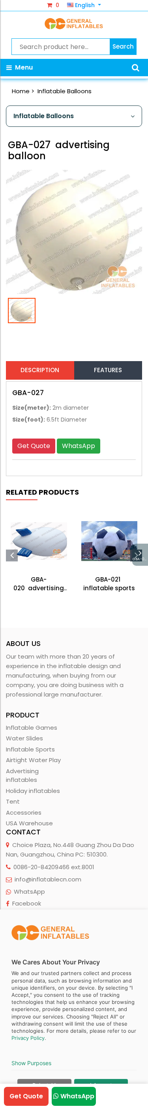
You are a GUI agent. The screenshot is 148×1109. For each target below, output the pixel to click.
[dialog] (74, 1009)
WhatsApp (78, 445)
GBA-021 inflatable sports (109, 584)
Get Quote (33, 445)
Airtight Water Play (33, 760)
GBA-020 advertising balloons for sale (39, 584)
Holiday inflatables (33, 791)
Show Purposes (31, 1063)
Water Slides (24, 738)
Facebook (26, 903)
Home (21, 91)
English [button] (84, 5)
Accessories (23, 812)
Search (123, 46)
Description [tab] (40, 370)
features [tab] (108, 370)
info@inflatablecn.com (48, 879)
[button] (135, 67)
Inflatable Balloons (64, 91)
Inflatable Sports (30, 749)
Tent (13, 801)
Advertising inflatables (22, 775)
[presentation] (12, 555)
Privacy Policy (28, 1038)
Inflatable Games (31, 727)
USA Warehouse (29, 823)
